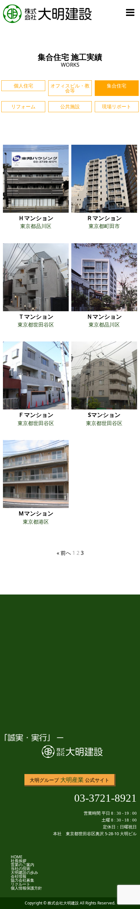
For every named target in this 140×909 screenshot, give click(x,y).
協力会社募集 (22, 880)
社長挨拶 (18, 860)
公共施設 (70, 106)
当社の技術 (20, 868)
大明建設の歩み (24, 872)
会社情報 (18, 876)
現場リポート (116, 106)
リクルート (22, 884)
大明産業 (72, 779)
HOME (16, 857)
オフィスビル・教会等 (70, 88)
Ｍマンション (35, 513)
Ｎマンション (104, 316)
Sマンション (104, 415)
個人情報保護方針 (26, 888)
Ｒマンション (104, 218)
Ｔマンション (35, 316)
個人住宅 (23, 85)
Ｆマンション (35, 415)
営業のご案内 (22, 864)
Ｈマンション (35, 218)
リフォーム (23, 106)
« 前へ (64, 552)
